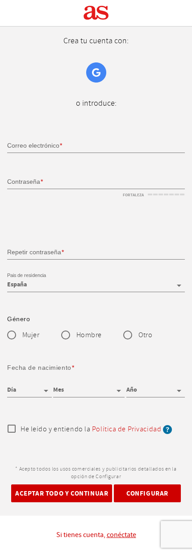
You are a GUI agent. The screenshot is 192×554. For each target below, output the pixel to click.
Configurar (147, 493)
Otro (145, 335)
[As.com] (96, 13)
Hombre (89, 335)
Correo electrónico (33, 145)
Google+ (96, 72)
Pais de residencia (26, 275)
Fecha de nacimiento (39, 367)
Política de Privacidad (126, 429)
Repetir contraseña (34, 252)
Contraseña (23, 181)
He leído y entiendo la (91, 429)
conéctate (121, 534)
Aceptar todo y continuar (61, 493)
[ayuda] (167, 429)
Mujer (31, 335)
